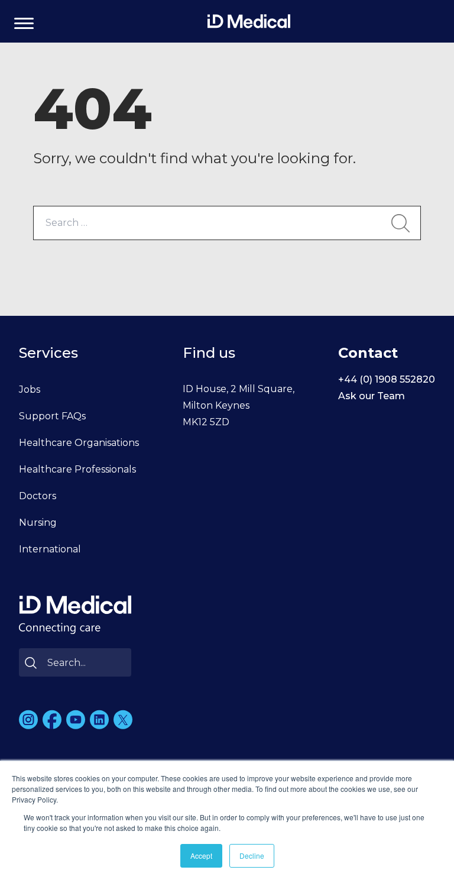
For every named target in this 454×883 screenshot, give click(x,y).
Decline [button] (251, 855)
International (50, 549)
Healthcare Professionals (77, 469)
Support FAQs (52, 416)
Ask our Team (371, 396)
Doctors (37, 496)
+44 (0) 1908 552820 (386, 379)
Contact (368, 352)
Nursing (38, 522)
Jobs (29, 389)
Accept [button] (201, 855)
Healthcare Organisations (79, 442)
